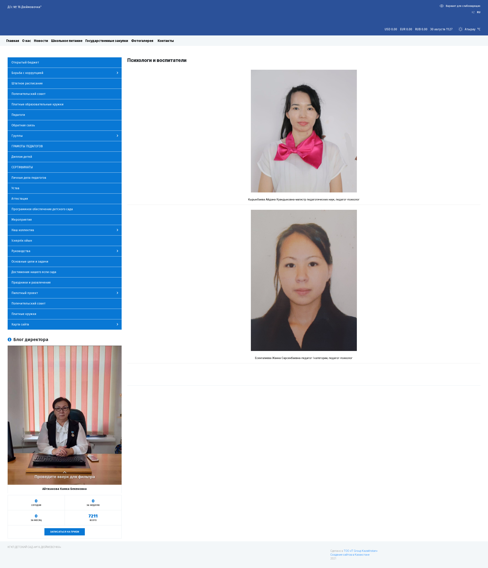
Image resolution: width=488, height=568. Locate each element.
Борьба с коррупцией (27, 73)
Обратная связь (23, 125)
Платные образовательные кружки (37, 104)
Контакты (166, 41)
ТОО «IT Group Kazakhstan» (360, 550)
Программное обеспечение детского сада (42, 209)
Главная (12, 41)
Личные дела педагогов (28, 177)
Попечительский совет (28, 94)
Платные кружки (23, 314)
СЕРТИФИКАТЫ (22, 167)
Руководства (20, 251)
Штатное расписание (27, 83)
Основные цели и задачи (29, 261)
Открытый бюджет (25, 62)
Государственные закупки (106, 41)
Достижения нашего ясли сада (33, 272)
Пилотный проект (24, 293)
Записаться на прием (64, 531)
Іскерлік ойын (21, 240)
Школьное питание (66, 41)
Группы (17, 136)
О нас (26, 41)
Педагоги (18, 115)
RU (478, 12)
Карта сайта (20, 324)
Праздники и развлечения (31, 282)
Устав (15, 188)
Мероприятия (21, 219)
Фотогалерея (142, 41)
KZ (473, 12)
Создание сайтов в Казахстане (349, 554)
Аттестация (19, 198)
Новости (41, 41)
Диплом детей (21, 157)
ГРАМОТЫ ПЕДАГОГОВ (27, 146)
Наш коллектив (22, 230)
